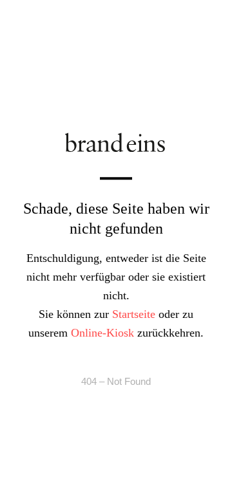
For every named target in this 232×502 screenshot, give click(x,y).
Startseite (133, 314)
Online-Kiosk (102, 332)
